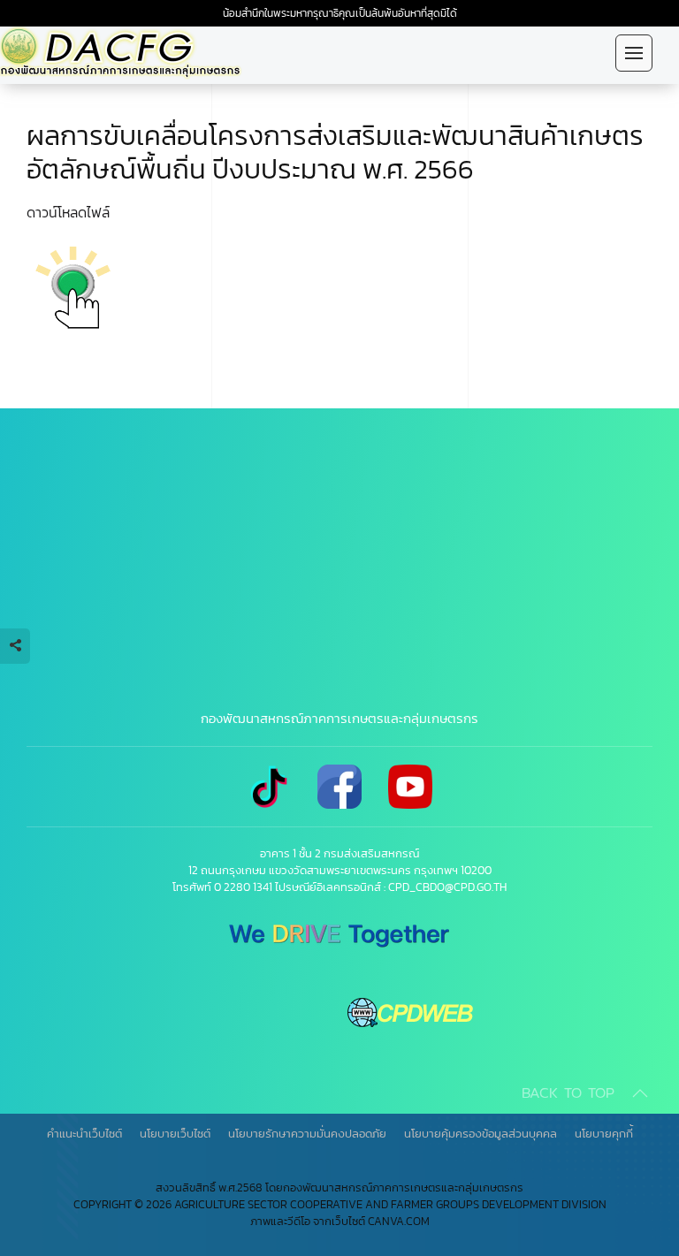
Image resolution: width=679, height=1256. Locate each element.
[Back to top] (640, 1093)
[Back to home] (132, 53)
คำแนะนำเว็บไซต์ (84, 1133)
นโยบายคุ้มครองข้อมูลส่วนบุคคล (480, 1133)
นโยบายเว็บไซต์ (175, 1133)
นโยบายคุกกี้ (604, 1133)
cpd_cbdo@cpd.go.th (447, 887)
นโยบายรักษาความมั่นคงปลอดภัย (307, 1133)
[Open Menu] (633, 53)
